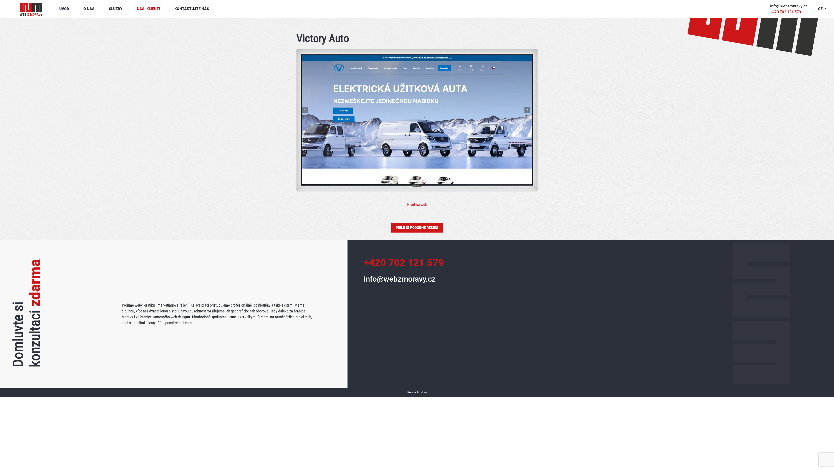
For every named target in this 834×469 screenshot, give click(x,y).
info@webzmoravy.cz (788, 6)
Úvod (64, 9)
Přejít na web (417, 204)
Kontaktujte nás (191, 9)
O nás (88, 9)
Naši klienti (148, 9)
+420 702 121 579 (785, 12)
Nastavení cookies (417, 392)
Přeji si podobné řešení (417, 228)
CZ (821, 9)
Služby (115, 9)
